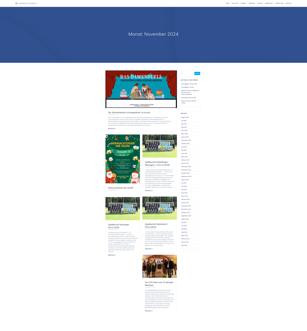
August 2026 (185, 117)
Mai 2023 (184, 229)
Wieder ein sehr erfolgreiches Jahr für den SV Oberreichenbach (190, 92)
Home (227, 3)
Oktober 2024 (185, 173)
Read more (111, 128)
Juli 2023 (183, 222)
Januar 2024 (185, 203)
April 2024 (184, 193)
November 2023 (186, 209)
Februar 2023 (185, 239)
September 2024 (186, 176)
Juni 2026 (184, 124)
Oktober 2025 (185, 143)
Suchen (197, 73)
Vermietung (279, 3)
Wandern (252, 3)
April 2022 (184, 245)
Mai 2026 (184, 127)
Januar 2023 (185, 242)
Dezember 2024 (186, 166)
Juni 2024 (184, 186)
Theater (260, 3)
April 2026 (184, 130)
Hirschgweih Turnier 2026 (189, 84)
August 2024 (185, 180)
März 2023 (184, 235)
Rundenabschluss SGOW (188, 97)
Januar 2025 (185, 163)
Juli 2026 (183, 120)
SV (26, 3)
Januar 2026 (185, 137)
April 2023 (184, 232)
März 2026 (184, 134)
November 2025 (186, 140)
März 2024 (184, 196)
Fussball (243, 3)
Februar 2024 (185, 199)
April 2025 (184, 153)
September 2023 (186, 216)
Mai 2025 (184, 150)
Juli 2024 (183, 183)
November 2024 (186, 170)
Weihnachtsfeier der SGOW (120, 188)
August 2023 (185, 219)
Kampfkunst (269, 3)
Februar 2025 (185, 160)
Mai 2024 (184, 189)
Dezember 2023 (186, 206)
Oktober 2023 (185, 212)
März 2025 (184, 157)
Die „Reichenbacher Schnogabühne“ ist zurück (129, 112)
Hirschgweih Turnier (187, 87)
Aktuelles (235, 3)
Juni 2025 (184, 147)
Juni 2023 (184, 226)
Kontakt (289, 3)
